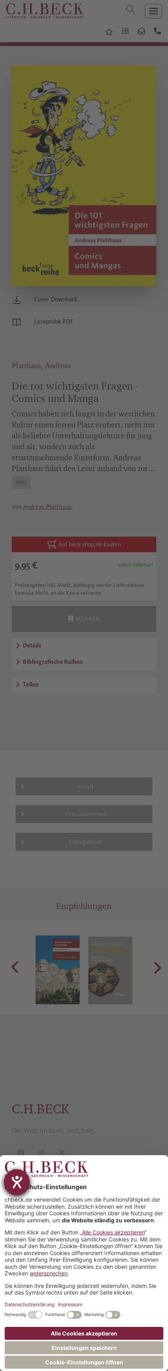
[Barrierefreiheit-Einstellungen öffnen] (17, 1182)
